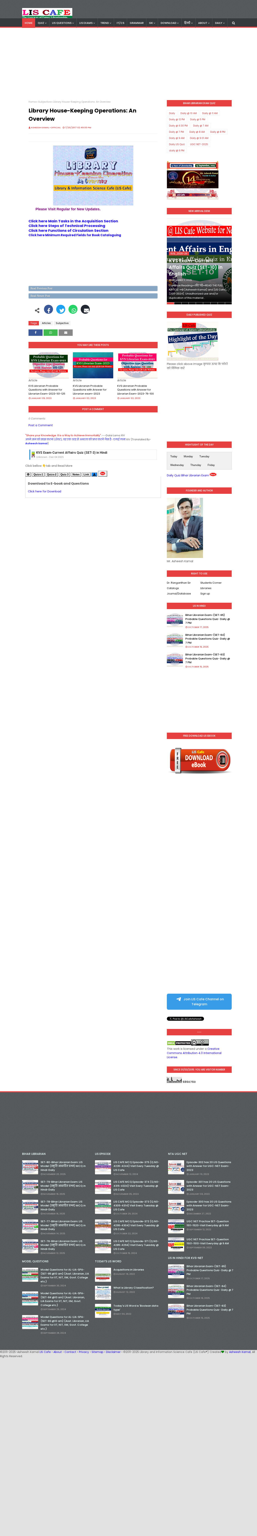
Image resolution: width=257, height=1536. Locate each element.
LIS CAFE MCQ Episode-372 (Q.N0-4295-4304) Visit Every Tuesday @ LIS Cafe (136, 1225)
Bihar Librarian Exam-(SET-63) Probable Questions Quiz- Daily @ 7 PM (207, 658)
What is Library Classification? (133, 1288)
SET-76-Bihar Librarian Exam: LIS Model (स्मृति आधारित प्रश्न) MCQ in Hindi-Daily (63, 1245)
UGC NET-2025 (199, 144)
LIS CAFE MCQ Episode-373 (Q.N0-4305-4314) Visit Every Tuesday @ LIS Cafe (136, 1205)
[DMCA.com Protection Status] (179, 1045)
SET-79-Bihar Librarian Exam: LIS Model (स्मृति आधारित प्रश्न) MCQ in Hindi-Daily (63, 1186)
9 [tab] (228, 303)
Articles (46, 323)
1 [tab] (170, 303)
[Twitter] (60, 311)
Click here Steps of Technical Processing (67, 225)
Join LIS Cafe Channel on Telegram (203, 1001)
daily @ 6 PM (176, 150)
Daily (172, 113)
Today (173, 456)
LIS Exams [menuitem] (86, 23)
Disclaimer (113, 1352)
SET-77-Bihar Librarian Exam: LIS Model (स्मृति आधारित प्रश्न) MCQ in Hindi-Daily (63, 1225)
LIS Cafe (45, 1352)
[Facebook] (48, 311)
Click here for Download (44, 491)
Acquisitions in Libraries (128, 1270)
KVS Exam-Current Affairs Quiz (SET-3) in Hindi (71, 453)
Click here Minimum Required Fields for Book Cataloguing (75, 235)
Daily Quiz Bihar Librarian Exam (188, 475)
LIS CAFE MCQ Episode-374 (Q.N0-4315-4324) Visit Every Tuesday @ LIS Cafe (136, 1186)
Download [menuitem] (168, 23)
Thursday (195, 465)
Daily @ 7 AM (200, 125)
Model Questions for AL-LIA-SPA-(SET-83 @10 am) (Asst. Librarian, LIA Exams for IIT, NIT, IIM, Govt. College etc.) (65, 1323)
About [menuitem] (202, 23)
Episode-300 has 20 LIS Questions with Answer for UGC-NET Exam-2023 (209, 1205)
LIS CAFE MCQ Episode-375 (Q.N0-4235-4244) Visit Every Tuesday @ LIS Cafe (136, 1166)
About (57, 1352)
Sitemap (97, 1352)
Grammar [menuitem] (137, 23)
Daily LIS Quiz (177, 144)
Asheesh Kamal (240, 1352)
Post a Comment (41, 425)
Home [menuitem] (29, 23)
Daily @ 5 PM (197, 119)
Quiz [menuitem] (41, 23)
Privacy (84, 1352)
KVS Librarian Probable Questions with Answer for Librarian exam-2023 (90, 390)
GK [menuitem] (151, 23)
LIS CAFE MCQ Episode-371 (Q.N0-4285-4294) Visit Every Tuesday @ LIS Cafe (136, 1245)
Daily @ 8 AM (197, 132)
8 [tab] (221, 303)
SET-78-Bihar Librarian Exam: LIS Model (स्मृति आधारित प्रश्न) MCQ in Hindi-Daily (63, 1205)
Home (32, 101)
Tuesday (204, 456)
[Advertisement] (128, 64)
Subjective (44, 101)
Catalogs (173, 588)
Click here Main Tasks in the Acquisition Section (73, 221)
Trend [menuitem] (104, 23)
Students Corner (211, 583)
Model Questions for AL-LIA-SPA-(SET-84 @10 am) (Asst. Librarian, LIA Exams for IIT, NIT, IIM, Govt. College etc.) (63, 1299)
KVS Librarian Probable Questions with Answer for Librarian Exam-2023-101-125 (47, 390)
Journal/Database (179, 593)
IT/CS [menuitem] (120, 23)
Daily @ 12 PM (177, 119)
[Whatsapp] (73, 311)
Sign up (205, 593)
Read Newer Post (40, 295)
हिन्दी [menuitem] (187, 23)
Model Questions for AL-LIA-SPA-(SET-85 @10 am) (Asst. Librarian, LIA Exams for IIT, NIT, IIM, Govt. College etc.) (65, 1275)
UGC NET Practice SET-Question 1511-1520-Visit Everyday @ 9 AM (208, 1223)
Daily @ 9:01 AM (199, 138)
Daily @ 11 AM (210, 113)
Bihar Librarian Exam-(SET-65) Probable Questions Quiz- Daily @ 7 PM (207, 619)
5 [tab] (199, 303)
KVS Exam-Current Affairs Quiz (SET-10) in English (195, 267)
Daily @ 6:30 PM (178, 125)
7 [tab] (214, 303)
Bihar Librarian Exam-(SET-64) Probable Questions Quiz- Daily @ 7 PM (207, 639)
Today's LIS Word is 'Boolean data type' (135, 1308)
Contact (70, 1352)
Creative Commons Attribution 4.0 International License (194, 1053)
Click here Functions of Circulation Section (68, 230)
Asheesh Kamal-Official (46, 127)
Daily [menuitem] (218, 23)
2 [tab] (177, 303)
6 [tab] (206, 303)
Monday (188, 456)
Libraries (205, 588)
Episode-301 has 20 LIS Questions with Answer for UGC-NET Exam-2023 (208, 1186)
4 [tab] (192, 303)
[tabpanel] (199, 261)
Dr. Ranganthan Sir (179, 583)
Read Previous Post (41, 288)
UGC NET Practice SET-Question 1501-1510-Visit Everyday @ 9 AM (208, 1241)
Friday (211, 465)
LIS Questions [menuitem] (61, 23)
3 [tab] (185, 303)
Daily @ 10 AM (189, 113)
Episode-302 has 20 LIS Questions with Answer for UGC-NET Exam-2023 (209, 1166)
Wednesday (177, 465)
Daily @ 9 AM (177, 138)
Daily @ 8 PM (217, 132)
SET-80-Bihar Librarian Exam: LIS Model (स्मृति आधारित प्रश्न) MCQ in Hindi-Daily (63, 1166)
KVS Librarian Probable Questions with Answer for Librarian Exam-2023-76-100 (135, 390)
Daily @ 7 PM (176, 132)
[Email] (85, 311)
